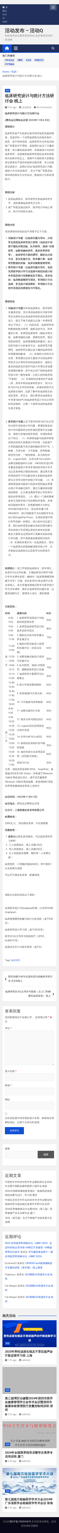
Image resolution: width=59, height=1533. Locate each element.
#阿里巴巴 (39, 60)
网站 (7, 1099)
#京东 (28, 60)
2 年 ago (12, 1414)
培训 (7, 91)
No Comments (44, 107)
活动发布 (26, 107)
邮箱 (8, 1085)
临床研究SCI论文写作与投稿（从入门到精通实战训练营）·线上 (28, 993)
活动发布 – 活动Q (24, 30)
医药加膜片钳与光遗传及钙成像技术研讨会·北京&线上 (30, 978)
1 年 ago (12, 1360)
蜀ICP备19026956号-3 (21, 1521)
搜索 (7, 1148)
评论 (8, 1028)
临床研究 (15, 960)
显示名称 (11, 1071)
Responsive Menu (53, 7)
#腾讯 (20, 60)
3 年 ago (12, 107)
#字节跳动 (9, 64)
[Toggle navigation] (15, 48)
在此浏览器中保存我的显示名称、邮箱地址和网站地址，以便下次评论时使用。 (29, 1120)
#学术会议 (9, 60)
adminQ (26, 1360)
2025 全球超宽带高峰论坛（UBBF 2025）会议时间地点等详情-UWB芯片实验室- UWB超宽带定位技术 (28, 1247)
